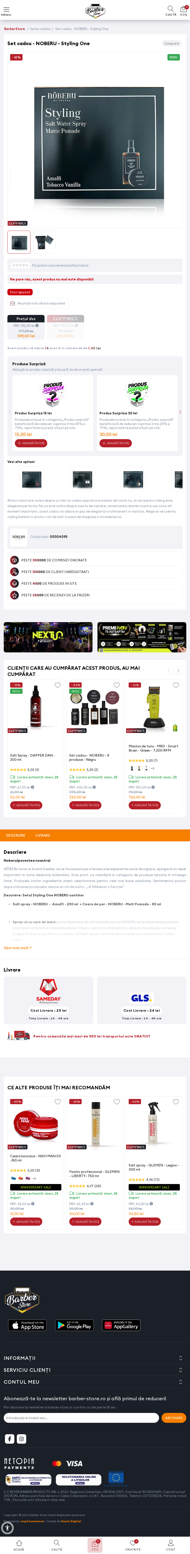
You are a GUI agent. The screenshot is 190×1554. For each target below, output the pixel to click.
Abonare (174, 1418)
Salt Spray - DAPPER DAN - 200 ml (32, 757)
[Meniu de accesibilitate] (7, 1528)
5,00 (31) (33, 1170)
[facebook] (9, 1439)
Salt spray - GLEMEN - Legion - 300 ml (154, 1167)
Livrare (42, 835)
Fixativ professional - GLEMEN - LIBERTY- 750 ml (94, 1173)
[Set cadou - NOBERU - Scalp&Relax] (82, 479)
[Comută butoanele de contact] (181, 1526)
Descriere (15, 835)
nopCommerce (32, 1521)
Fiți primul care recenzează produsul (60, 265)
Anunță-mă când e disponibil (41, 303)
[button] (180, 412)
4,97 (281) (94, 1186)
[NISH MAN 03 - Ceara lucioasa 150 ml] (35, 1124)
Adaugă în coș (27, 805)
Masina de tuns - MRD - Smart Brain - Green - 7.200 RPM (153, 748)
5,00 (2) (92, 770)
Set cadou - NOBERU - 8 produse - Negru (89, 757)
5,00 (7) (152, 760)
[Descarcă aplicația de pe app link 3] (121, 1326)
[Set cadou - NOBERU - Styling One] (95, 222)
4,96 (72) (153, 1180)
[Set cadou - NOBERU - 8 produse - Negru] (94, 708)
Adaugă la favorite (58, 685)
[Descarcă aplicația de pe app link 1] (27, 1326)
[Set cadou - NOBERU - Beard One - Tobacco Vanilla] (133, 479)
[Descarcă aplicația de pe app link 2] (74, 1326)
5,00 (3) (33, 770)
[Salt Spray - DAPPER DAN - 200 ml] (35, 708)
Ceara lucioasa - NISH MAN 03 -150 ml (35, 1158)
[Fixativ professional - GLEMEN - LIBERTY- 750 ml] (94, 1124)
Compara (171, 43)
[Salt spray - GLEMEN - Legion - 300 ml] (154, 1124)
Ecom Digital (71, 1521)
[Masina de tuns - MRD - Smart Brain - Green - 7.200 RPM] (154, 708)
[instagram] (21, 1439)
